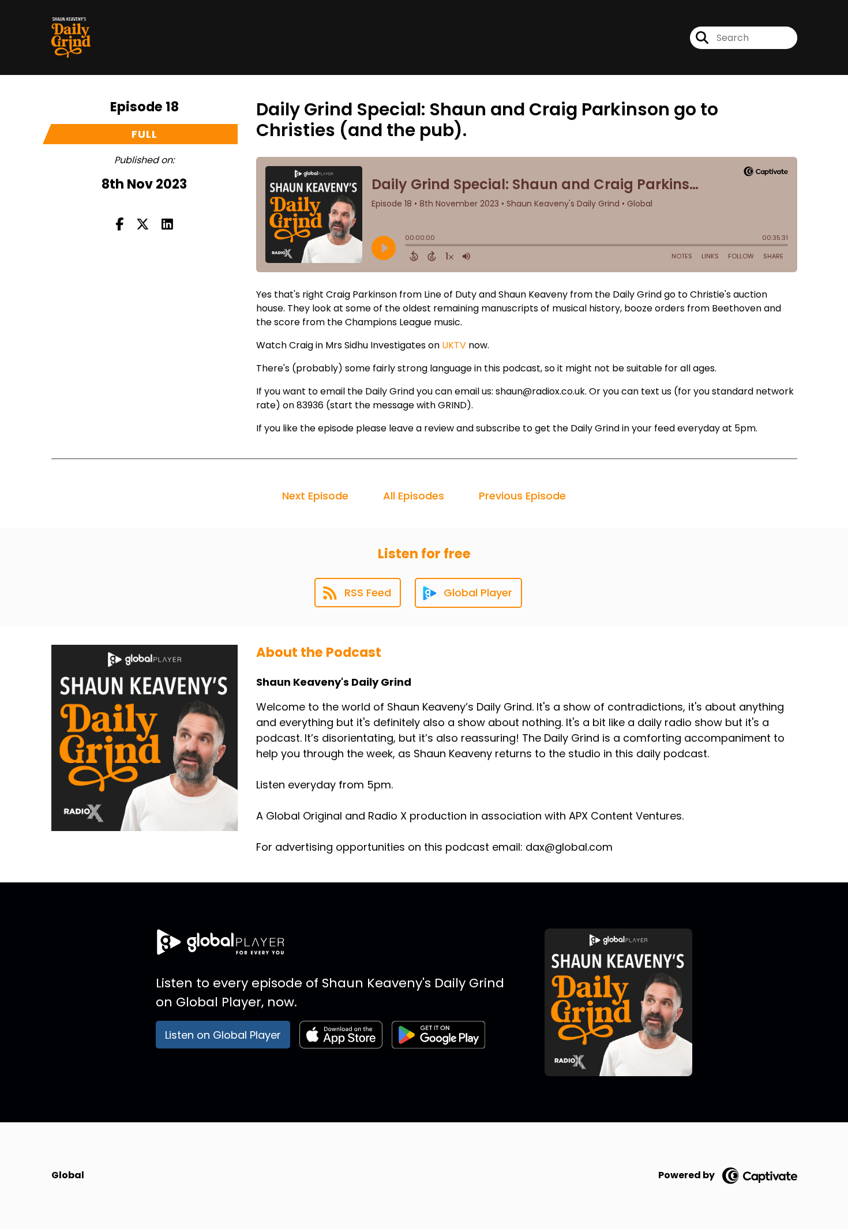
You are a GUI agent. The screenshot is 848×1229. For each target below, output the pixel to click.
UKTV (454, 345)
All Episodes (413, 495)
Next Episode (315, 495)
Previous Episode (522, 495)
